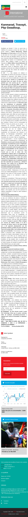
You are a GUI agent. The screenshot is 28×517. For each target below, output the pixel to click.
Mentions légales (5, 478)
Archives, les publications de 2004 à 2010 (6, 352)
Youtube (6, 503)
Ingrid (3, 33)
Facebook (6, 501)
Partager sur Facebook (7, 41)
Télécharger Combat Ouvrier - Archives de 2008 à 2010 (10, 347)
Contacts (3, 480)
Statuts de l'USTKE (3, 342)
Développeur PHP (23, 514)
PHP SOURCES (4, 514)
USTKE (14, 511)
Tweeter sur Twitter (20, 41)
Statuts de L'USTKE (5, 476)
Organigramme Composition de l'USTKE (6, 338)
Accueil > (6, 16)
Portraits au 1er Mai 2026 (9, 451)
